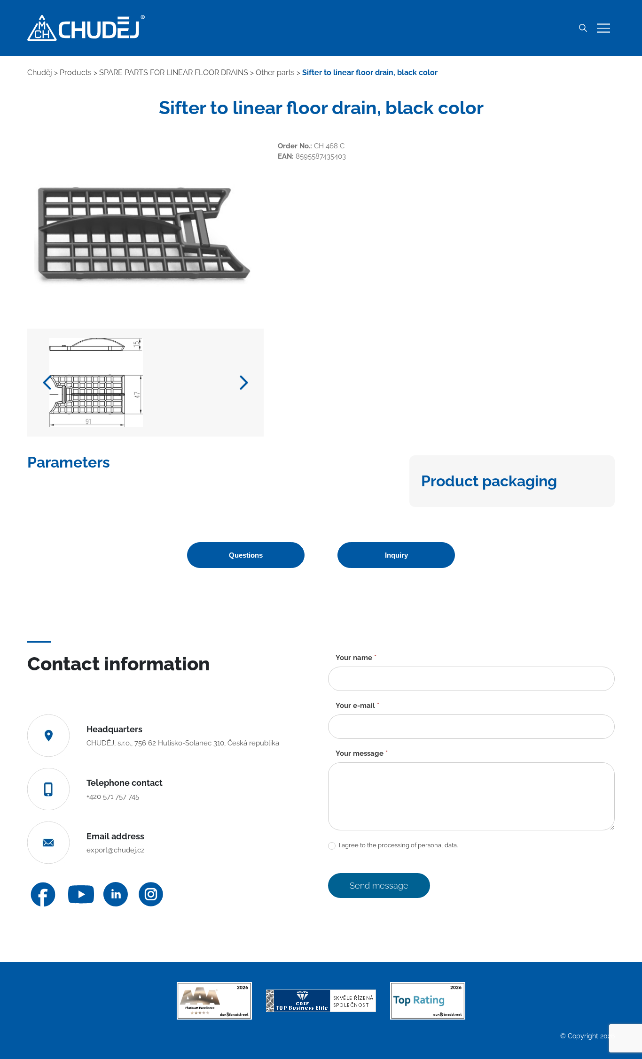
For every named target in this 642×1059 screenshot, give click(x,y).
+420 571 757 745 (112, 796)
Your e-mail (357, 705)
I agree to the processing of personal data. (397, 845)
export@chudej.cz (115, 850)
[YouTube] (81, 894)
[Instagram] (150, 894)
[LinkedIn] (115, 894)
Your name (356, 657)
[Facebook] (43, 894)
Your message (362, 753)
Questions (246, 555)
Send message (379, 885)
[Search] (582, 28)
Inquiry (396, 555)
